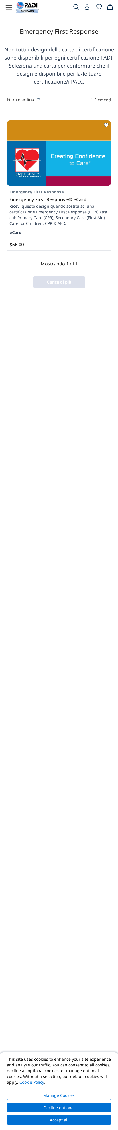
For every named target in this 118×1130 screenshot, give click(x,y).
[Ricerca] (76, 8)
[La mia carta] (110, 8)
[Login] (88, 8)
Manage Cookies (59, 1095)
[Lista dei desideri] (99, 8)
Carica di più (59, 282)
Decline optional (59, 1107)
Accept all (59, 1120)
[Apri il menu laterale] (9, 7)
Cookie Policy (31, 1082)
